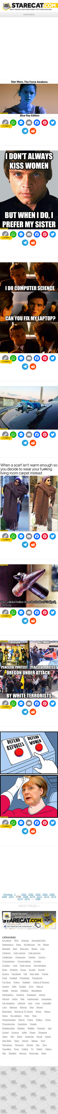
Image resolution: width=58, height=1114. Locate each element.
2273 (53, 897)
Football (13, 978)
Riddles (31, 1028)
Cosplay (37, 961)
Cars (42, 949)
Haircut (39, 986)
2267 (11, 897)
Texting (29, 1045)
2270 (32, 897)
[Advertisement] (29, 47)
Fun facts (6, 982)
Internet (5, 999)
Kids (22, 999)
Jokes (15, 999)
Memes (23, 1007)
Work (43, 1053)
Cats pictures (34, 953)
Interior (42, 995)
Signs (4, 1037)
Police (30, 1020)
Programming (8, 1024)
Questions (22, 1024)
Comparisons (8, 961)
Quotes (33, 1024)
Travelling (6, 1049)
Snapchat (29, 1037)
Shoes (32, 1032)
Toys (44, 1045)
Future (17, 982)
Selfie (24, 1032)
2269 (25, 897)
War (4, 1053)
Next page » (29, 905)
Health (5, 991)
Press (48, 1020)
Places (21, 1020)
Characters (20, 957)
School (5, 1032)
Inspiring (20, 995)
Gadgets (26, 982)
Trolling (25, 1049)
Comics (41, 957)
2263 (37, 894)
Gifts (14, 986)
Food (4, 978)
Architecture (29, 945)
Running (41, 1028)
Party (26, 1016)
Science (15, 1032)
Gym (31, 986)
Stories (25, 1041)
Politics (39, 1020)
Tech (43, 1041)
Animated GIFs (39, 940)
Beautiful (6, 949)
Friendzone (37, 978)
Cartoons (6, 953)
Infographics (8, 995)
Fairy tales (34, 974)
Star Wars (6, 1041)
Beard (46, 945)
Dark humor (25, 965)
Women (22, 1053)
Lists (30, 1003)
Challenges (7, 957)
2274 (20, 899)
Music (38, 1011)
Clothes (31, 957)
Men (32, 1007)
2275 (27, 899)
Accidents (6, 940)
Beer (15, 949)
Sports (48, 1037)
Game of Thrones (41, 982)
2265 (51, 894)
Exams (5, 974)
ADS (16, 940)
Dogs (4, 970)
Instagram (31, 995)
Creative (6, 965)
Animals (25, 940)
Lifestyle (21, 1003)
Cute (15, 965)
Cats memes (19, 953)
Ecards (32, 970)
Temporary (7, 1045)
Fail (25, 974)
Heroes (14, 991)
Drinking (14, 970)
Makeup (13, 1007)
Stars (16, 1041)
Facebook (16, 974)
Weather (12, 1053)
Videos (48, 1049)
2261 (23, 894)
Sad (49, 1028)
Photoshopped (8, 1020)
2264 (44, 894)
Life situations (8, 1003)
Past (34, 1016)
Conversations (24, 961)
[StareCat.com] (29, 6)
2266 (4, 897)
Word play (34, 1053)
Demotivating (40, 965)
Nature (47, 1011)
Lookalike (47, 1003)
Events (41, 970)
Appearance (7, 945)
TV (32, 1049)
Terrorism (19, 1045)
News (5, 1016)
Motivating (7, 1011)
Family (45, 974)
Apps (18, 945)
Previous (8, 894)
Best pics (24, 949)
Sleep (19, 1037)
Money (40, 1007)
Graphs (22, 986)
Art (39, 945)
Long (37, 1003)
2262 (30, 894)
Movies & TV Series (23, 1011)
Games (5, 986)
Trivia (16, 1049)
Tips (38, 1045)
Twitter (39, 1049)
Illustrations (36, 991)
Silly (12, 1037)
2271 (39, 897)
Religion (21, 1028)
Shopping (42, 1032)
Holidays (25, 991)
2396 (37, 899)
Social (39, 1037)
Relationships (8, 1028)
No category (16, 1016)
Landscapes (33, 999)
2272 (46, 897)
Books (34, 949)
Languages (46, 999)
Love (4, 1007)
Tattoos (34, 1041)
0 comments (6, 125)
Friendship (24, 978)
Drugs (23, 970)
